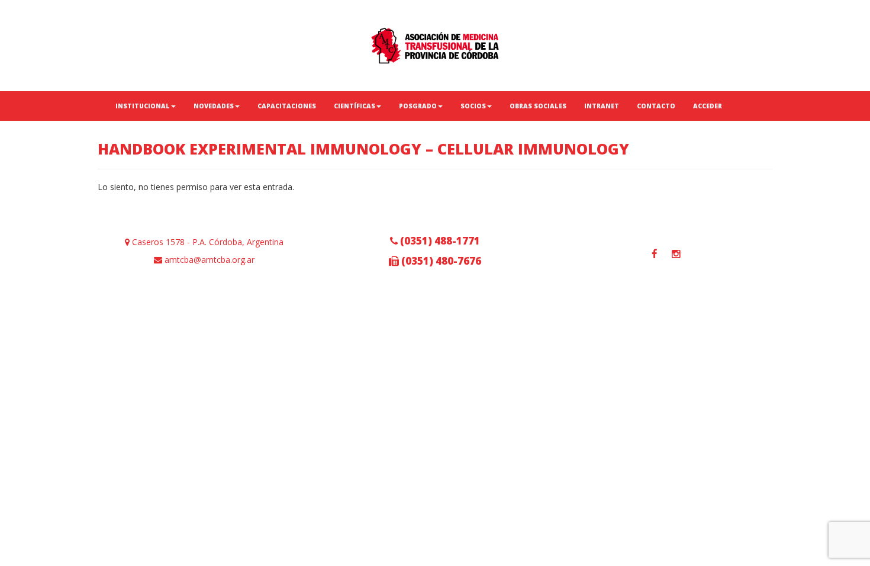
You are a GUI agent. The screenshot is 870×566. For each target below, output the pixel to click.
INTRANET (601, 106)
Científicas (354, 106)
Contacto (656, 106)
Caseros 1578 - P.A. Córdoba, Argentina (206, 241)
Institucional (142, 106)
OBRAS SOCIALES (538, 106)
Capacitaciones (286, 106)
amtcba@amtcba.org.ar (208, 259)
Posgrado (418, 106)
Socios (473, 106)
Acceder (707, 106)
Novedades (214, 106)
